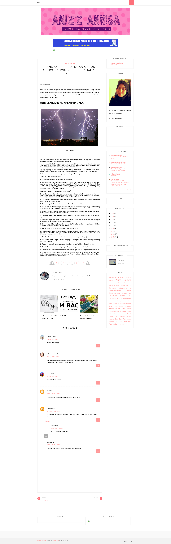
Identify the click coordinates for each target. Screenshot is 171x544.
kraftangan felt (113, 301)
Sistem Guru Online (117, 63)
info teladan (127, 296)
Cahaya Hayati (115, 174)
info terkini (112, 298)
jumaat (122, 298)
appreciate (127, 283)
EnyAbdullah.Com (116, 167)
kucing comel (121, 301)
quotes (111, 306)
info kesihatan (122, 293)
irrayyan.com (115, 179)
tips (124, 319)
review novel (117, 311)
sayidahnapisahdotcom (118, 162)
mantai (110, 303)
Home (39, 2)
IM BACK (63, 316)
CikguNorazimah (116, 155)
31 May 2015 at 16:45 (53, 376)
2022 (112, 219)
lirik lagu (128, 301)
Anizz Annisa (57, 273)
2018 (112, 228)
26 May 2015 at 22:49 (53, 357)
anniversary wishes (115, 283)
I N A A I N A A (52, 354)
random (111, 309)
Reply (98, 345)
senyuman (111, 319)
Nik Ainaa (51, 408)
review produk (126, 311)
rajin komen (119, 306)
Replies (47, 421)
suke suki (118, 319)
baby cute (119, 285)
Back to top (128, 541)
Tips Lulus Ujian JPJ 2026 (118, 164)
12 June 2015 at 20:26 (53, 445)
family (129, 290)
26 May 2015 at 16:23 (53, 339)
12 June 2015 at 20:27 (57, 428)
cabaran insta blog (117, 288)
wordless (119, 321)
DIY (125, 277)
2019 (112, 225)
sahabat (111, 314)
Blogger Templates (41, 540)
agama (111, 280)
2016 (112, 234)
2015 (112, 237)
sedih (117, 316)
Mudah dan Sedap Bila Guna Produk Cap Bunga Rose (119, 169)
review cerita (120, 309)
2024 (112, 216)
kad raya (128, 298)
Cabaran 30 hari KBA (116, 277)
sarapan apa (122, 314)
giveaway (112, 293)
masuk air (116, 303)
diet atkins (125, 288)
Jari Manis (51, 373)
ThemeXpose (55, 540)
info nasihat (119, 296)
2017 (112, 231)
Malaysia (128, 277)
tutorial (129, 319)
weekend (111, 321)
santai (116, 314)
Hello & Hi (113, 175)
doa (130, 288)
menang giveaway (125, 303)
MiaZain (50, 391)
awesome (112, 285)
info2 (118, 298)
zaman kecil (121, 324)
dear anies (51, 336)
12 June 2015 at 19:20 (53, 411)
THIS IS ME (121, 260)
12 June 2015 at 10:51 (53, 394)
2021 (112, 222)
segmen (122, 316)
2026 (112, 213)
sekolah (128, 316)
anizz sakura (70, 63)
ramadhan (128, 306)
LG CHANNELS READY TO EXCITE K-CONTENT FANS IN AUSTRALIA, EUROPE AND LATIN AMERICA (120, 183)
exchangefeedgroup (115, 290)
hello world (114, 65)
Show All (129, 189)
